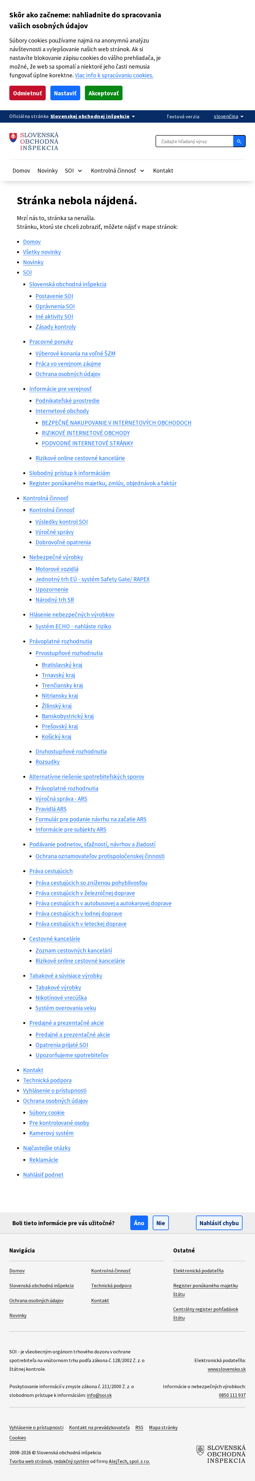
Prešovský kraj (60, 726)
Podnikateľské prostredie (67, 400)
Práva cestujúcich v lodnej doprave (78, 913)
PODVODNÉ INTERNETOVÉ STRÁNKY (87, 443)
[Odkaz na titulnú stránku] (34, 141)
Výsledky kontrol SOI (61, 521)
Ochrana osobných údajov (67, 374)
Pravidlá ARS (51, 809)
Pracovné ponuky (51, 341)
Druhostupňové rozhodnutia (71, 751)
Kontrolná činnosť (45, 498)
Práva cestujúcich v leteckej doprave (81, 923)
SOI (27, 272)
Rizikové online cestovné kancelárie (80, 458)
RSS (139, 1427)
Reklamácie (43, 1159)
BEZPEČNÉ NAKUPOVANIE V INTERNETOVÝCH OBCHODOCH (117, 422)
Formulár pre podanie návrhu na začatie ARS (90, 819)
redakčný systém (71, 1461)
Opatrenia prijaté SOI (61, 1044)
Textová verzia (182, 116)
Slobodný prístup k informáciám (69, 473)
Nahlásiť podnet (43, 1174)
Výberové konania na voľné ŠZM (75, 353)
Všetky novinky (42, 252)
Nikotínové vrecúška (61, 997)
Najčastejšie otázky (47, 1148)
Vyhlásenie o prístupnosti (54, 1090)
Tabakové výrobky (58, 987)
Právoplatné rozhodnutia (60, 641)
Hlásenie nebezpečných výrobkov (71, 614)
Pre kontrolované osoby (59, 1122)
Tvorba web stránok (30, 1461)
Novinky (47, 170)
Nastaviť (65, 93)
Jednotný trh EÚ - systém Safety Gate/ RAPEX (92, 579)
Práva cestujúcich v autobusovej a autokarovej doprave (103, 903)
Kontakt (163, 170)
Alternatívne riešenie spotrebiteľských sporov (86, 776)
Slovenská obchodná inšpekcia (67, 284)
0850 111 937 (232, 1395)
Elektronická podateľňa (198, 1270)
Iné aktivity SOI (54, 316)
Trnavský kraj (58, 675)
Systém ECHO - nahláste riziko (73, 626)
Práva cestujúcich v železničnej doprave (85, 893)
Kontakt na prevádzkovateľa (99, 1427)
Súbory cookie (47, 1112)
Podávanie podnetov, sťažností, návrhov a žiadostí (92, 844)
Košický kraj (56, 736)
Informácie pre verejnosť (60, 388)
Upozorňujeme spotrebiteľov (72, 1055)
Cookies (17, 1437)
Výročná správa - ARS (61, 798)
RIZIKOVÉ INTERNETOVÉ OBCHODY (86, 433)
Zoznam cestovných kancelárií (73, 950)
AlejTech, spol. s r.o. (129, 1461)
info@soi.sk (99, 1395)
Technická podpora (47, 1080)
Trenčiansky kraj (62, 685)
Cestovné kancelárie (54, 938)
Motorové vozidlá (56, 569)
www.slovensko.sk (227, 1369)
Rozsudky (47, 761)
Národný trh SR (54, 599)
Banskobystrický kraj (68, 716)
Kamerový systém (51, 1133)
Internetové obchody (62, 410)
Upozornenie (51, 589)
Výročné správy (54, 532)
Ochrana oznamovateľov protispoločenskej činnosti (100, 856)
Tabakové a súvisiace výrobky (65, 975)
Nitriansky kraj (60, 695)
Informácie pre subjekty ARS (70, 829)
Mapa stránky (163, 1427)
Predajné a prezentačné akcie (66, 1022)
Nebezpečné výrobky (56, 557)
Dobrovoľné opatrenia (63, 542)
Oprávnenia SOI (55, 306)
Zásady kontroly (55, 326)
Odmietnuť (27, 93)
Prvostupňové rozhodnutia (69, 653)
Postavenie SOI (54, 296)
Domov (21, 170)
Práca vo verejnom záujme (68, 363)
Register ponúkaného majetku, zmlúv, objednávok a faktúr (103, 483)
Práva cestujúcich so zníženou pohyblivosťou (91, 882)
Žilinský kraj (57, 705)
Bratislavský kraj (62, 664)
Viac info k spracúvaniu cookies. (114, 75)
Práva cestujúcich (51, 871)
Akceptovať (104, 93)
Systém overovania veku (65, 1008)
